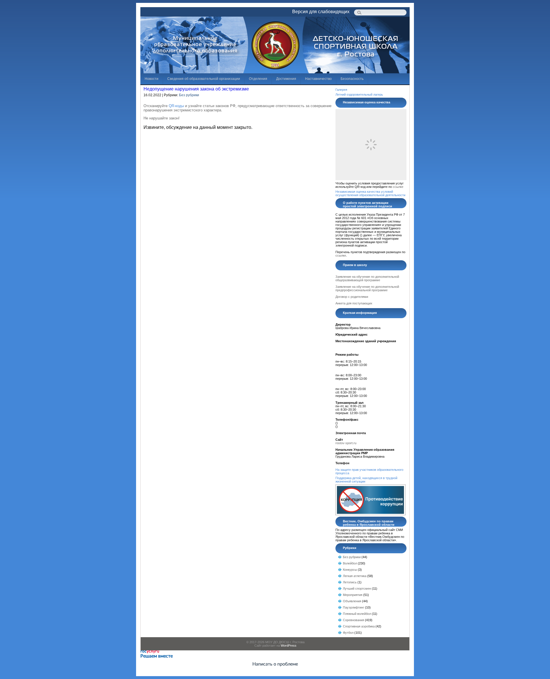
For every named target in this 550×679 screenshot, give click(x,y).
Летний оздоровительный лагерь (359, 94)
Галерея (341, 89)
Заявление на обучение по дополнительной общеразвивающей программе (367, 278)
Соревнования (353, 620)
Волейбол (350, 563)
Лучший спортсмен (357, 588)
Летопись (350, 582)
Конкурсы (350, 569)
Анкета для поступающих (353, 303)
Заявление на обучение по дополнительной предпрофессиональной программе (367, 288)
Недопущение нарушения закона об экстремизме (196, 88)
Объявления (352, 601)
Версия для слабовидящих (320, 11)
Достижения (286, 79)
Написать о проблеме (275, 664)
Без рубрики (189, 95)
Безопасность (352, 79)
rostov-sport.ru (345, 443)
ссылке (398, 186)
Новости (151, 79)
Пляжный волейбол (357, 613)
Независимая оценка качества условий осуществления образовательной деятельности (370, 193)
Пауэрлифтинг (353, 607)
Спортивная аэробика (359, 626)
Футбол (348, 632)
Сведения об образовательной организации (203, 79)
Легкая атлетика (354, 576)
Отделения (258, 79)
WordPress (288, 645)
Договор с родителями (351, 296)
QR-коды (176, 106)
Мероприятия (352, 595)
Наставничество (318, 79)
